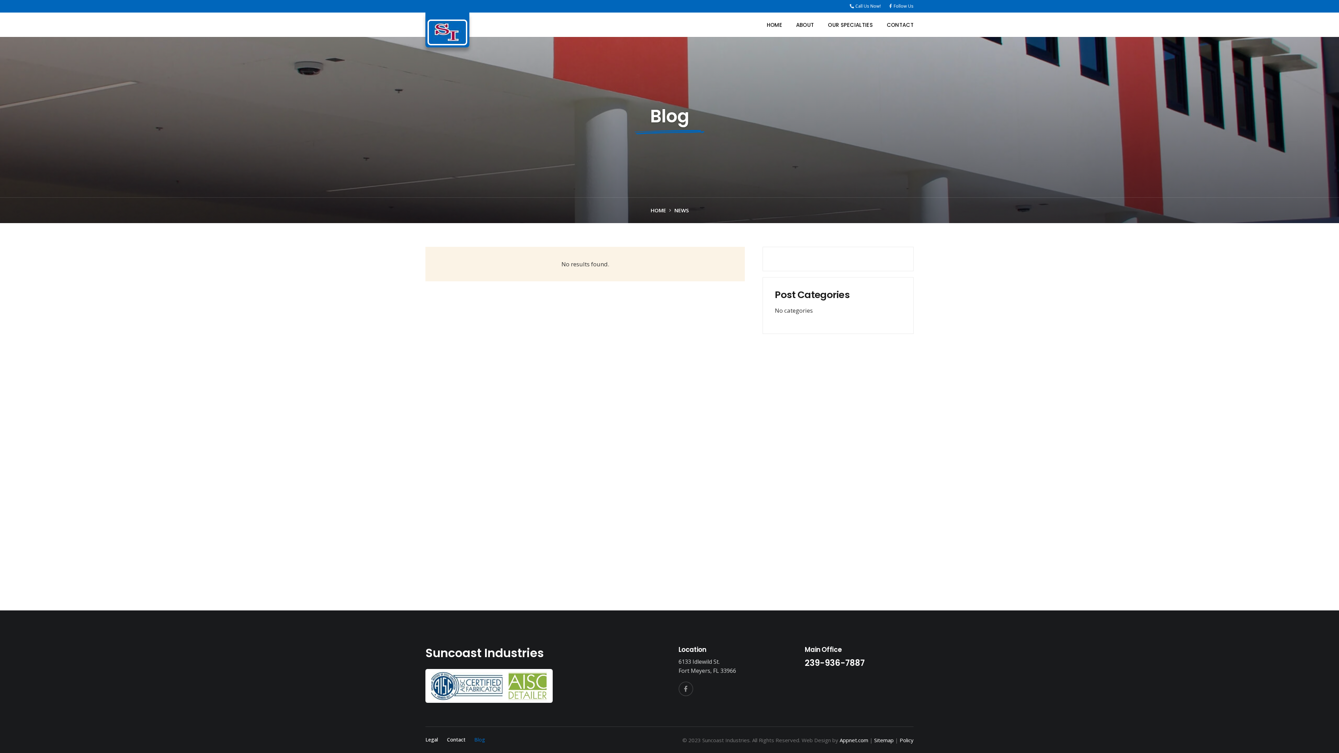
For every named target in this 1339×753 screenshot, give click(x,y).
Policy (907, 740)
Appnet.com (854, 740)
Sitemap (884, 740)
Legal (431, 739)
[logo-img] (447, 32)
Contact (456, 739)
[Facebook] (686, 689)
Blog (479, 739)
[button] (877, 25)
